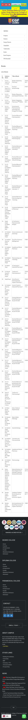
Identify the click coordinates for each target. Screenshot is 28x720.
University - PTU (7, 662)
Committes (5, 658)
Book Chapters (7, 55)
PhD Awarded (7, 58)
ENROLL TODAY (13, 625)
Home (4, 544)
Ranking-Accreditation (14, 532)
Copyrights (6, 45)
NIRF (4, 660)
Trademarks (7, 48)
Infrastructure (6, 548)
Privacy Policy (6, 666)
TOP (13, 707)
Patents (5, 39)
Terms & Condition (7, 664)
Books (5, 52)
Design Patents (7, 42)
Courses (5, 546)
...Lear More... (5, 646)
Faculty (4, 550)
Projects (6, 35)
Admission (5, 554)
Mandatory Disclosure (8, 552)
